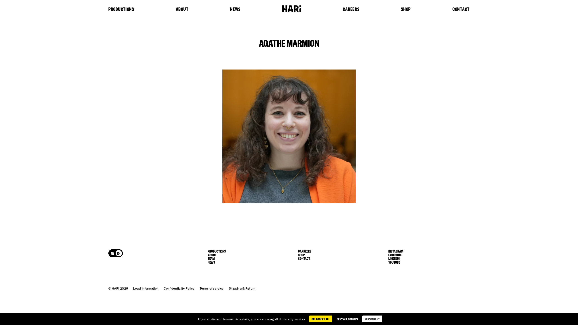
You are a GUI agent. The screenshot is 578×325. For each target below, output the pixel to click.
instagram (395, 250)
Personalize (372, 318)
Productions (121, 9)
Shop (406, 9)
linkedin (394, 258)
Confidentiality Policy (179, 288)
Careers (351, 9)
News (235, 9)
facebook (395, 254)
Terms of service (212, 288)
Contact (461, 9)
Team (211, 258)
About (182, 9)
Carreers (304, 250)
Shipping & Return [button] (242, 288)
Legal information (145, 288)
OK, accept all (321, 318)
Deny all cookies (347, 318)
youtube (394, 262)
